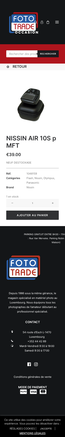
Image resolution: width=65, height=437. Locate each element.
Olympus (49, 178)
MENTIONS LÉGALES (33, 433)
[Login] (40, 22)
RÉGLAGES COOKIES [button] (22, 428)
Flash (30, 178)
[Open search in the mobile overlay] (32, 53)
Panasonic (33, 182)
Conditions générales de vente (32, 376)
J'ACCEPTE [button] (46, 428)
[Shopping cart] (46, 22)
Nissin (38, 178)
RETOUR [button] (20, 66)
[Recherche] (34, 22)
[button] (57, 22)
